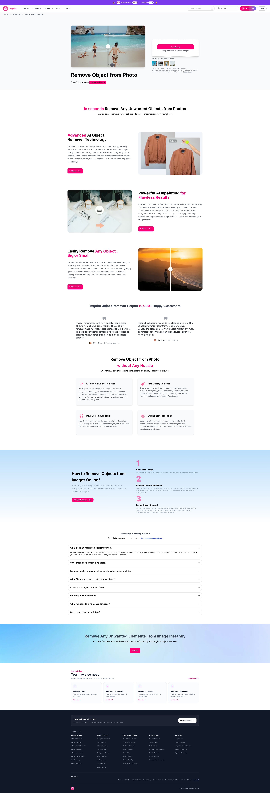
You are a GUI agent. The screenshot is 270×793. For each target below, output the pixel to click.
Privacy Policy (187, 72)
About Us (127, 780)
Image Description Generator (183, 746)
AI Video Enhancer (154, 753)
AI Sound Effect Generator (156, 760)
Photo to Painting (128, 760)
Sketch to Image (75, 760)
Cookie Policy (147, 780)
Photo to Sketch (127, 756)
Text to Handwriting (181, 749)
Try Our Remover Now (82, 500)
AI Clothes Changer (128, 746)
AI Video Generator (154, 739)
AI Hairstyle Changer (129, 742)
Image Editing (16, 14)
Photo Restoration (102, 756)
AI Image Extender (76, 763)
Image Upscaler (101, 749)
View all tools (192, 678)
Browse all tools (186, 720)
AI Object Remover (102, 760)
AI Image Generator (76, 739)
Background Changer (103, 753)
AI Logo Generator (76, 742)
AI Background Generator (78, 746)
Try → (135, 2)
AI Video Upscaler (154, 756)
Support (183, 780)
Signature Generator (181, 753)
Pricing (68, 8)
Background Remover (103, 739)
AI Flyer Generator (76, 749)
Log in (262, 8)
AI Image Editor (101, 742)
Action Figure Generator (130, 763)
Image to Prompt (180, 742)
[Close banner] (266, 2)
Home (6, 14)
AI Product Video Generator (157, 749)
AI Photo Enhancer (102, 746)
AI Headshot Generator (129, 739)
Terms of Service (158, 780)
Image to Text (179, 739)
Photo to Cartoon (128, 749)
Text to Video (153, 746)
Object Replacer (101, 767)
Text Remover (101, 763)
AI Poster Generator (76, 753)
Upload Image (175, 47)
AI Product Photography (78, 756)
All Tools (59, 8)
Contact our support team (151, 538)
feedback (196, 780)
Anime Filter (126, 753)
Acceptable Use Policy (171, 780)
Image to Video (153, 742)
